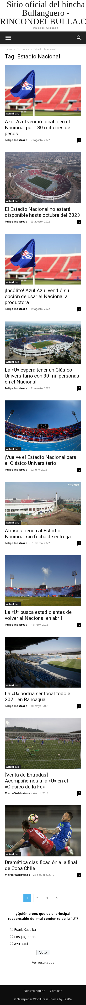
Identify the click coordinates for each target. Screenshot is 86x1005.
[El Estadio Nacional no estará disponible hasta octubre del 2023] (43, 177)
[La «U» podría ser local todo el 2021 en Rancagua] (43, 662)
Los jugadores (25, 936)
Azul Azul (21, 944)
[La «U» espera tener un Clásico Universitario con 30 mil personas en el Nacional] (43, 342)
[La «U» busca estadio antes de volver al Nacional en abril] (43, 580)
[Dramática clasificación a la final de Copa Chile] (43, 830)
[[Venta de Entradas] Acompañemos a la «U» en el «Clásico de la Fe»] (43, 743)
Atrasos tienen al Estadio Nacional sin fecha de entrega (38, 533)
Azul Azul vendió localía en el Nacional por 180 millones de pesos (37, 127)
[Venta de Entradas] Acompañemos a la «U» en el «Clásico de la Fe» (36, 781)
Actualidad (12, 113)
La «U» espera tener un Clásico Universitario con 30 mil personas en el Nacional (42, 376)
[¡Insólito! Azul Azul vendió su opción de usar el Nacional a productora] (43, 259)
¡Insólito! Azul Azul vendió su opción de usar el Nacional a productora (37, 296)
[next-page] (57, 898)
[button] (79, 37)
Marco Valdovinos (17, 793)
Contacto (56, 991)
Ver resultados (43, 962)
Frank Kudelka (25, 929)
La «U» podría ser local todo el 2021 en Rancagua (38, 696)
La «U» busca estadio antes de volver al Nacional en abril (38, 615)
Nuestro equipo (34, 991)
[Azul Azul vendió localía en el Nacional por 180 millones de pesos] (43, 90)
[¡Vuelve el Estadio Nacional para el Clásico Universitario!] (43, 425)
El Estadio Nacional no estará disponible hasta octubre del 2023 (42, 212)
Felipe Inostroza (16, 140)
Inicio (8, 49)
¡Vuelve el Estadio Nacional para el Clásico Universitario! (40, 460)
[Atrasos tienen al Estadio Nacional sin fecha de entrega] (43, 503)
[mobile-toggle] (8, 37)
